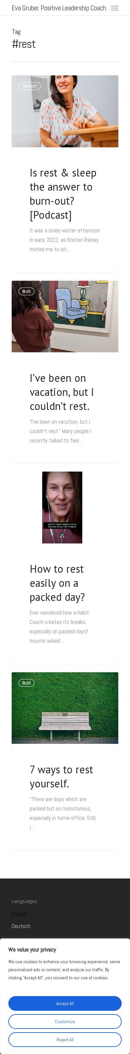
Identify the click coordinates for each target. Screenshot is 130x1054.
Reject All (65, 1040)
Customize (65, 1021)
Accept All (65, 1003)
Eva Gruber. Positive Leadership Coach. (59, 7)
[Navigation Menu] (114, 7)
